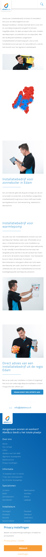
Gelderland (28, 517)
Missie (4, 444)
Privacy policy (10, 541)
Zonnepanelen (8, 496)
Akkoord (23, 548)
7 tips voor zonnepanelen (12, 477)
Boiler (4, 493)
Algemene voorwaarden (11, 456)
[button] (13, 107)
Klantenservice (8, 460)
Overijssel (28, 514)
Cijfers (4, 450)
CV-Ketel (5, 490)
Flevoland (27, 511)
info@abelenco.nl (22, 407)
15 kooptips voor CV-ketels (13, 474)
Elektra (26, 496)
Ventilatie (27, 493)
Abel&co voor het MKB (11, 453)
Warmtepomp (29, 490)
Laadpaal (27, 500)
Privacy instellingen (9, 463)
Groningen (6, 511)
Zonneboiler (7, 500)
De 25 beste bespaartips (12, 480)
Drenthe (5, 517)
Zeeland (27, 521)
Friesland (6, 514)
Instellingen (23, 554)
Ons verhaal (7, 447)
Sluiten (21, 541)
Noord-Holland (8, 521)
